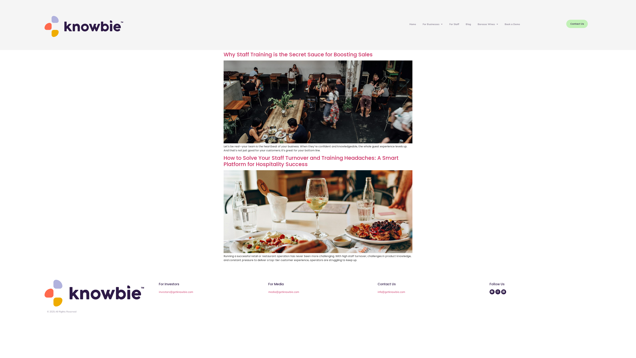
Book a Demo (512, 24)
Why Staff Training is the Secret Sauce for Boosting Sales (298, 54)
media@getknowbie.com (283, 292)
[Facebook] (492, 291)
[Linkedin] (503, 291)
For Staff (454, 24)
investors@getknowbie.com (176, 292)
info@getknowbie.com (391, 292)
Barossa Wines (486, 24)
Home (412, 24)
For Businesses (431, 24)
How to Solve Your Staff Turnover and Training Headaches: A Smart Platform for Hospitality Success (311, 161)
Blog (468, 24)
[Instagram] (497, 291)
